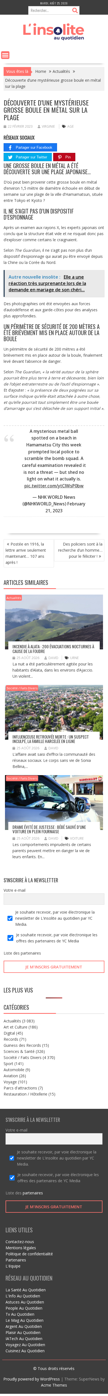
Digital (9, 1033)
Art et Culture (15, 1027)
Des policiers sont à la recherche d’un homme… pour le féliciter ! (80, 550)
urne (74, 657)
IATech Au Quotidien (24, 1338)
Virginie (48, 126)
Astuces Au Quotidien (25, 1302)
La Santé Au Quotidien (26, 1289)
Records (11, 1039)
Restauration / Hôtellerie (25, 1094)
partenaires (31, 953)
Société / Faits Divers (22, 688)
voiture (77, 838)
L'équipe (13, 1266)
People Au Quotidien (24, 1308)
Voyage (10, 1081)
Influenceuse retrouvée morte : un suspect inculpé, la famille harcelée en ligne (50, 739)
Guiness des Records (22, 1045)
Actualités (14, 598)
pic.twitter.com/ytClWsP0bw (54, 486)
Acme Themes (54, 1385)
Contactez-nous (20, 1241)
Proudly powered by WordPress (31, 1379)
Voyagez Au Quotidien (25, 1344)
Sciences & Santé (19, 1051)
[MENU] (5, 55)
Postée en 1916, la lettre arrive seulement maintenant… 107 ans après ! (26, 553)
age (70, 126)
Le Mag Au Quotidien (24, 1320)
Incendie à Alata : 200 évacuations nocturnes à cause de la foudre (53, 648)
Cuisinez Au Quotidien (25, 1350)
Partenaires (16, 1260)
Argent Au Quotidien (24, 1326)
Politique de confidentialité (29, 1253)
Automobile (14, 1069)
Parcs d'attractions (20, 1088)
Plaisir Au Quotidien (23, 1332)
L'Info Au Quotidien (23, 1296)
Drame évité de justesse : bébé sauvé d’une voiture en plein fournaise (49, 829)
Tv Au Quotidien (20, 1314)
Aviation (11, 1075)
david (53, 657)
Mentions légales (21, 1247)
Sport (8, 1063)
